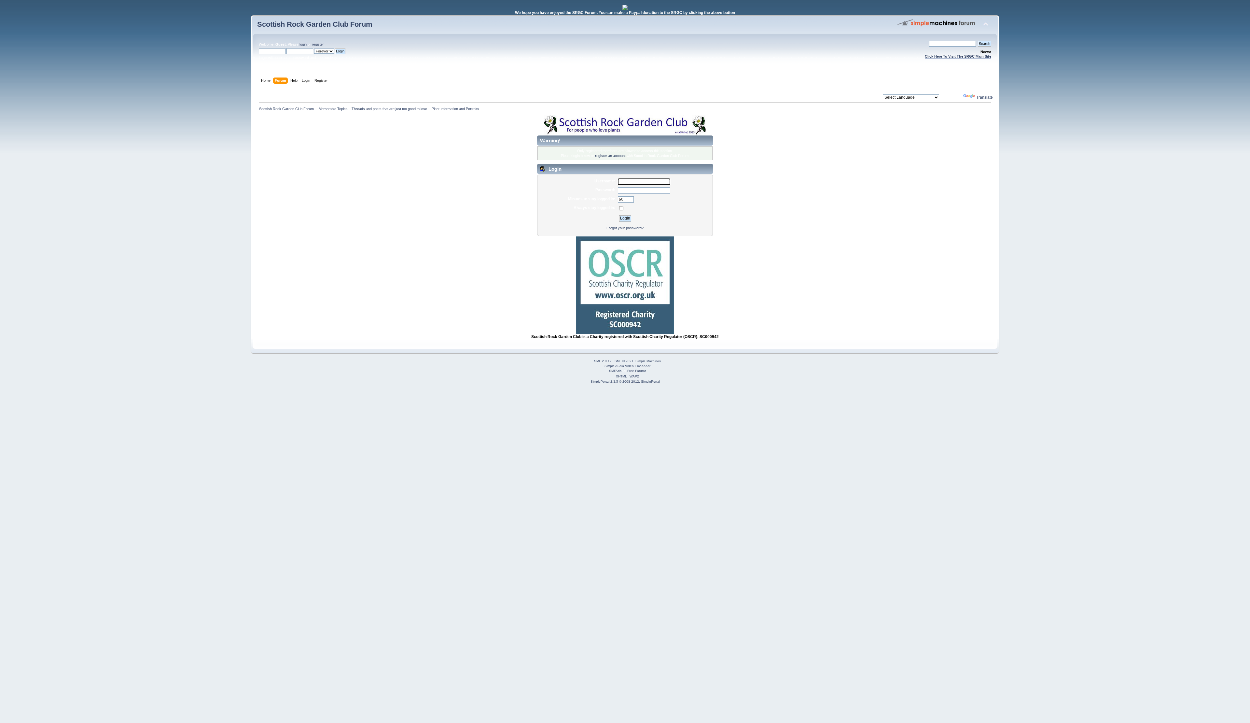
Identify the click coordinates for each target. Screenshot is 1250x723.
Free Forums (636, 371)
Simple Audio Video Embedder (627, 366)
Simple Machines (648, 361)
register (318, 44)
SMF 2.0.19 (603, 361)
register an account (610, 156)
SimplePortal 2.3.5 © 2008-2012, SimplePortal (625, 381)
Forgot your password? (625, 228)
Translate (984, 97)
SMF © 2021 (624, 361)
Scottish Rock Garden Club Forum (314, 24)
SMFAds (615, 371)
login (303, 44)
